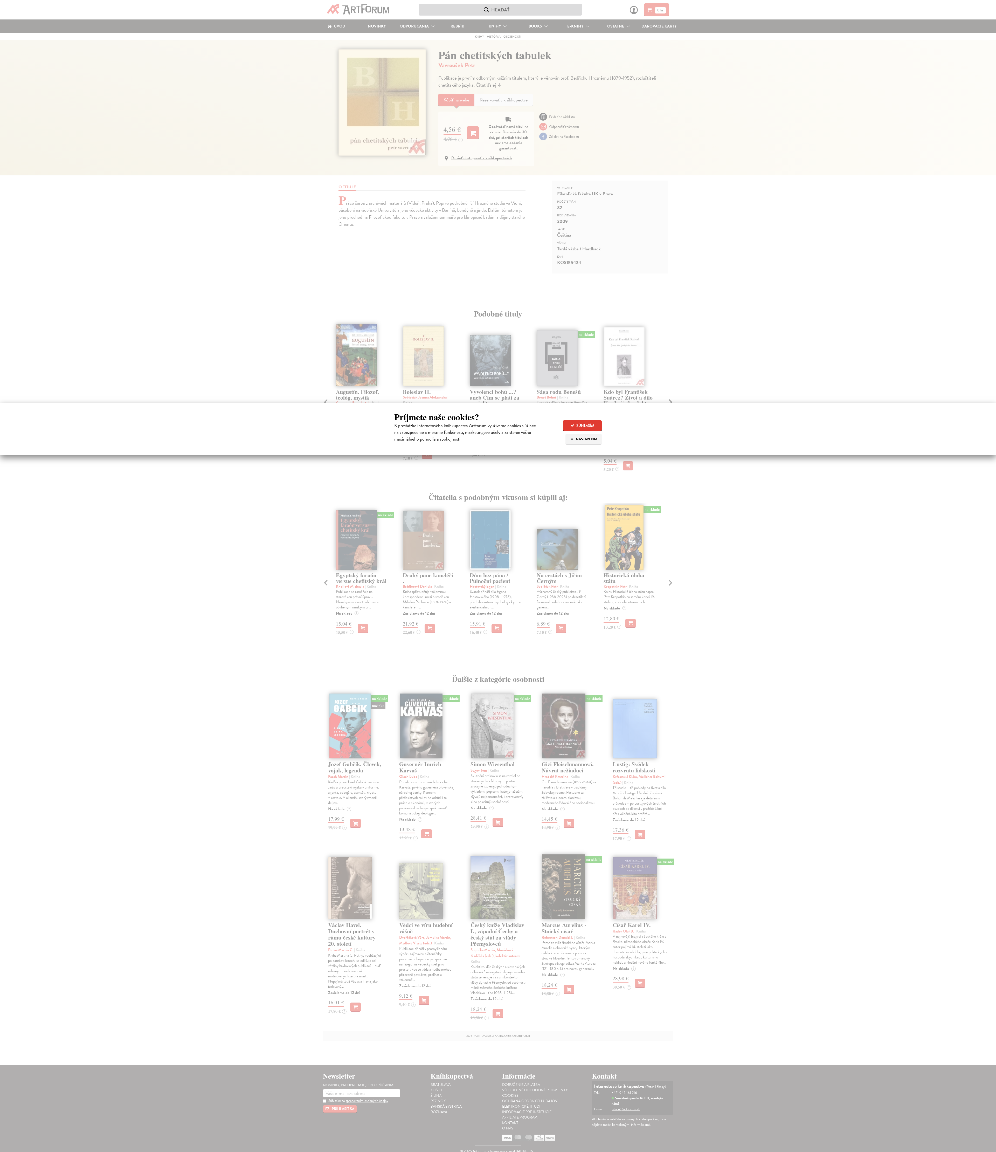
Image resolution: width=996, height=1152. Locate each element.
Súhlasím (585, 425)
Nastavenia (586, 439)
